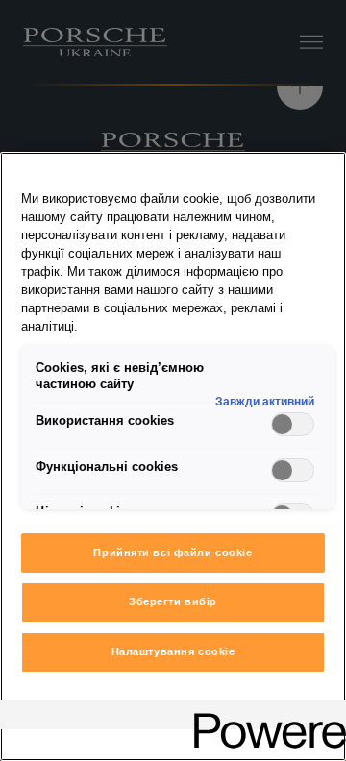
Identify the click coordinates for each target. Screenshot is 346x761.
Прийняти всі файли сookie (172, 552)
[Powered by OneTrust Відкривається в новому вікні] (263, 717)
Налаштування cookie (173, 651)
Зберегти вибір (173, 601)
